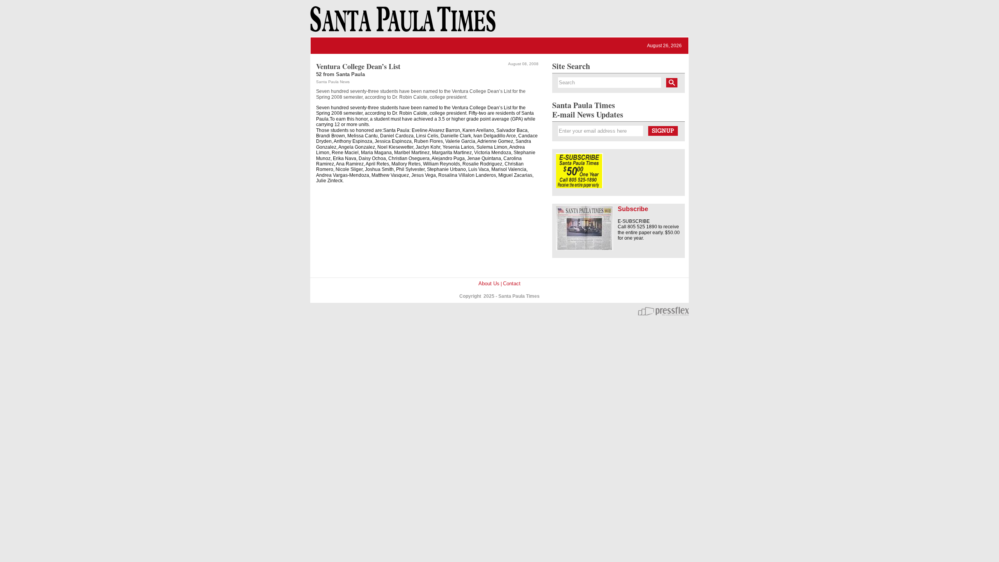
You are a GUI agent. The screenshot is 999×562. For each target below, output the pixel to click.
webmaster (663, 311)
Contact (512, 283)
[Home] (401, 22)
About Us (489, 283)
